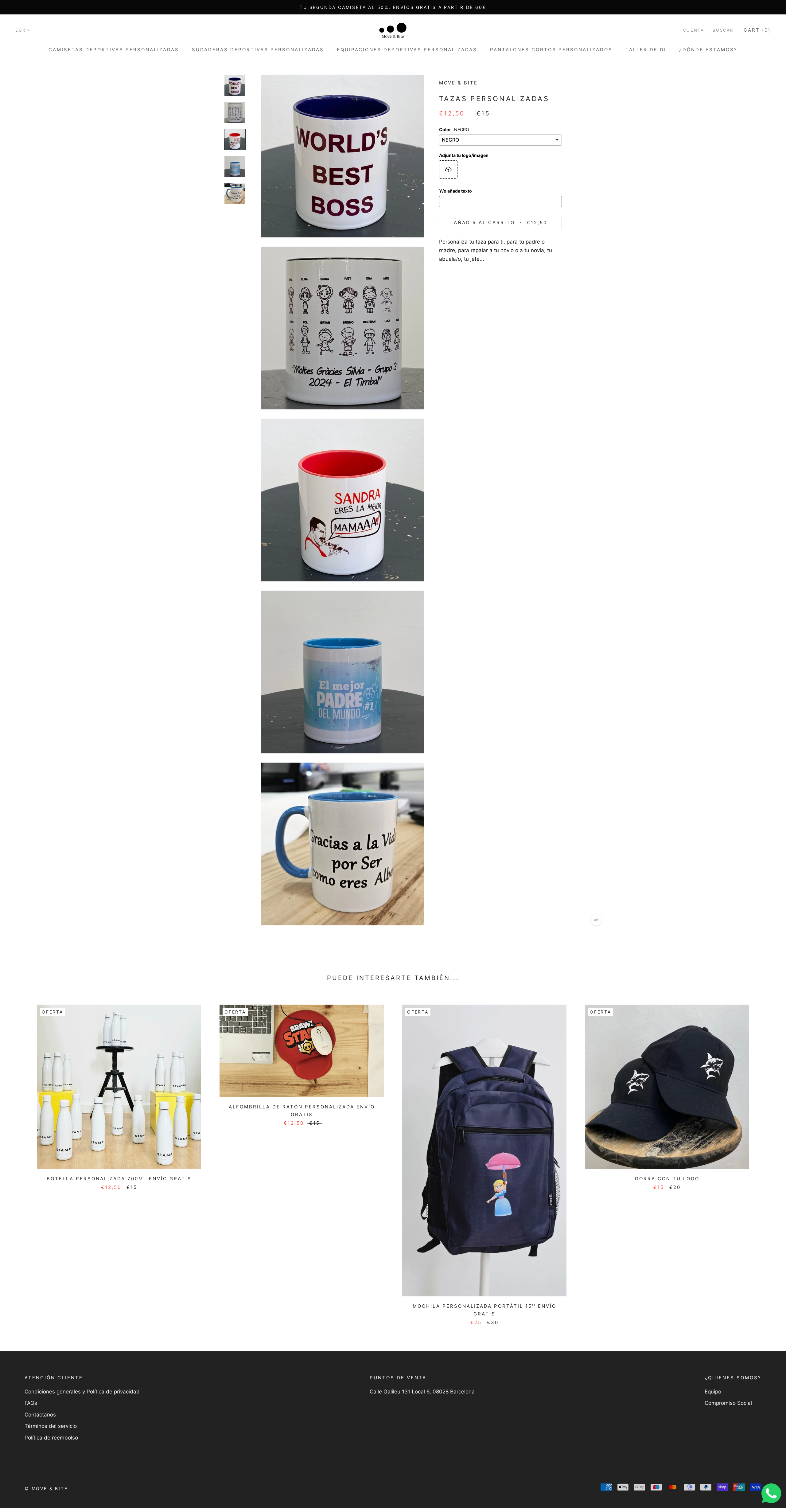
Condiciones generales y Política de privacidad (82, 1392)
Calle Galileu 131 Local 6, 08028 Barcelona (422, 1392)
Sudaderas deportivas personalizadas (258, 50)
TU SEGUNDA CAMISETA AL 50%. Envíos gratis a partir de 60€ (393, 7)
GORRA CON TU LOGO (667, 1179)
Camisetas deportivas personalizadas (114, 50)
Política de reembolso (51, 1438)
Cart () (757, 30)
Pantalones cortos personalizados (551, 50)
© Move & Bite (46, 1488)
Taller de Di (645, 50)
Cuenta (693, 30)
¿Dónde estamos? (708, 50)
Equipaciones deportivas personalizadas (407, 50)
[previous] (19, 1159)
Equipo (713, 1392)
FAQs (31, 1403)
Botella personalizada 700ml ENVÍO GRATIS (119, 1179)
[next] (767, 1159)
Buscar (723, 30)
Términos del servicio (51, 1426)
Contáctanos (40, 1415)
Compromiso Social (728, 1403)
